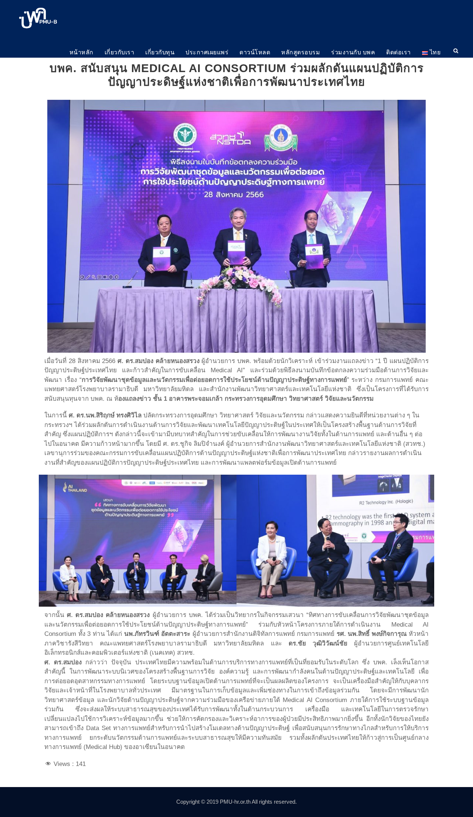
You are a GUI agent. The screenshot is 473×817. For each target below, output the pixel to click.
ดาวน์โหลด (254, 52)
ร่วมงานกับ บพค (353, 52)
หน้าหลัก (81, 52)
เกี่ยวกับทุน (159, 52)
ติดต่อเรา (398, 52)
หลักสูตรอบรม (300, 52)
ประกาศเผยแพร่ (207, 52)
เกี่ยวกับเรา (120, 52)
